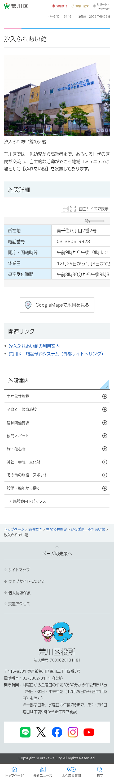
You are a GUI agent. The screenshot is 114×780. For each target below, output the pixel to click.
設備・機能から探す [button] (58, 488)
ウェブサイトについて (26, 581)
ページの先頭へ (57, 554)
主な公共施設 (56, 529)
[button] (59, 6)
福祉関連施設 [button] (58, 423)
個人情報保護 (19, 593)
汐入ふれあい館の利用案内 (34, 346)
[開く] (104, 396)
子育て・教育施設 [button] (58, 410)
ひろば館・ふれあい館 (88, 529)
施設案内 (18, 380)
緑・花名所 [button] (58, 449)
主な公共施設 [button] (58, 397)
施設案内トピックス (29, 501)
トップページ (14, 529)
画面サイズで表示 (93, 209)
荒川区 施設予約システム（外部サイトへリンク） (57, 354)
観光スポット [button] (58, 436)
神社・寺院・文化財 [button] (58, 462)
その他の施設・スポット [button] (58, 475)
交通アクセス (19, 604)
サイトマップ (19, 570)
